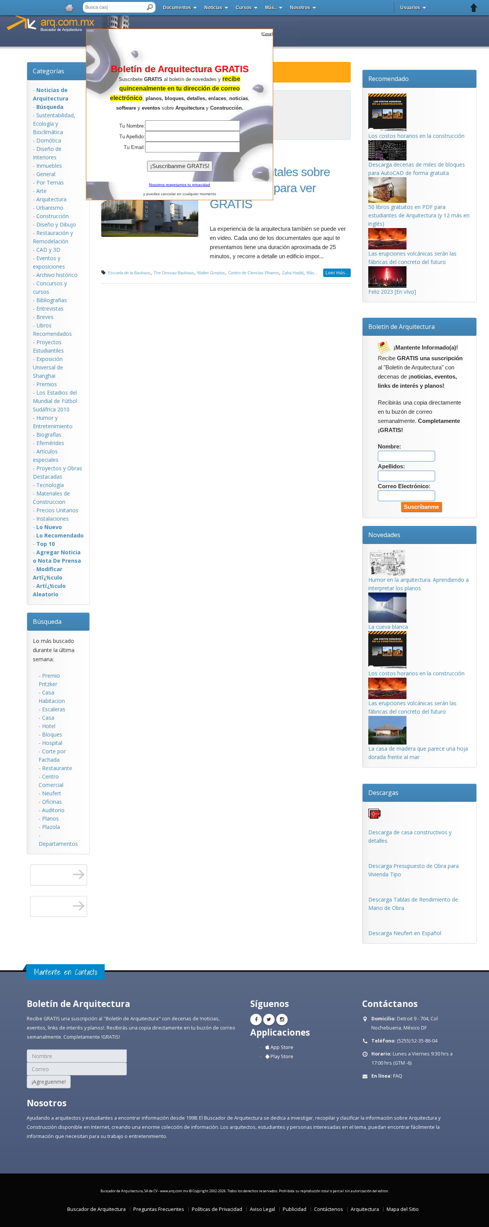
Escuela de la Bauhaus (129, 272)
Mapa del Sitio (403, 1209)
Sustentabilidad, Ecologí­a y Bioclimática (54, 124)
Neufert (51, 793)
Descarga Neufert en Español (404, 933)
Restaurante (57, 768)
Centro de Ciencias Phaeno (253, 272)
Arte (41, 190)
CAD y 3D (48, 249)
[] (267, 34)
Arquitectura (51, 199)
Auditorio (53, 810)
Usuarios (410, 7)
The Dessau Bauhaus (174, 272)
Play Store (281, 1056)
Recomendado (388, 78)
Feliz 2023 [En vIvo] (392, 291)
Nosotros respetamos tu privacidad (179, 185)
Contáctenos (328, 1209)
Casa (48, 717)
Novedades (384, 535)
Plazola (51, 826)
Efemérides (50, 443)
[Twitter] (269, 1019)
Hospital (52, 742)
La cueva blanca (388, 626)
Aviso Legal (262, 1209)
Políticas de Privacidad (217, 1209)
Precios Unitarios (57, 510)
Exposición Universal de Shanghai (48, 367)
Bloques (52, 734)
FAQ (397, 1076)
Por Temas (50, 182)
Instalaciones (52, 518)
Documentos (177, 7)
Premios (46, 384)
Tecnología (50, 485)
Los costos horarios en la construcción (416, 135)
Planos (50, 818)
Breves (44, 317)
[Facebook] (256, 1019)
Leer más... (336, 272)
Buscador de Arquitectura (96, 1209)
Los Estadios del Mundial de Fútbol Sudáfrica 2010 (55, 401)
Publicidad (294, 1209)
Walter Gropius (211, 272)
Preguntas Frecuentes (158, 1209)
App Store (281, 1047)
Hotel (48, 726)
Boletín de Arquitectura (401, 326)
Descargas (383, 792)
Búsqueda (47, 621)
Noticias (213, 7)
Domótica (48, 140)
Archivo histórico (57, 274)
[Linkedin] (282, 1019)
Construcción (52, 216)
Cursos (244, 7)
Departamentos (58, 843)
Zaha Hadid (292, 272)
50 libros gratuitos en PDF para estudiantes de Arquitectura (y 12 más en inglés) (419, 215)
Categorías (48, 71)
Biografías (49, 434)
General (45, 174)
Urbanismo (49, 207)
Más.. (271, 7)
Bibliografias (51, 300)
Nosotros (300, 7)
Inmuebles (49, 165)
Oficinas (52, 801)
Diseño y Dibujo (56, 224)
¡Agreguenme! (49, 1081)
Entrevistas (49, 308)
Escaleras (53, 709)
